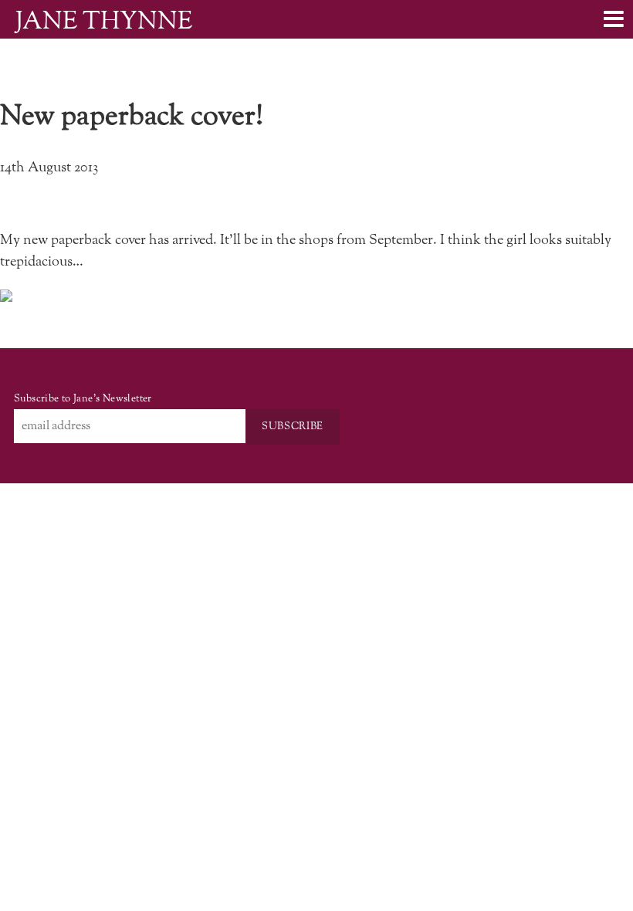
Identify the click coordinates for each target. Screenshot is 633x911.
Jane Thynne (103, 21)
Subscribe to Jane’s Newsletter (83, 399)
